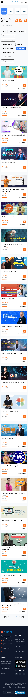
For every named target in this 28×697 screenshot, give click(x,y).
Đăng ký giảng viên (6, 661)
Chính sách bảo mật (20, 651)
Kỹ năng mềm (20, 48)
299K (24, 11)
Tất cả (4, 11)
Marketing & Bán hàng (9, 35)
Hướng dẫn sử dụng (20, 641)
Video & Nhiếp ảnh (8, 44)
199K (17, 11)
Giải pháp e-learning (6, 663)
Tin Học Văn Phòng (8, 48)
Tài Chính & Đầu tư (8, 56)
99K (10, 11)
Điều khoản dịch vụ (20, 649)
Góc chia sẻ (18, 646)
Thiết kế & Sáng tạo (8, 40)
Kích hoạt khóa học (20, 644)
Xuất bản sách (4, 671)
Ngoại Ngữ (20, 44)
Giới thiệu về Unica (19, 639)
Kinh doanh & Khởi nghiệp (17, 31)
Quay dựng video (5, 668)
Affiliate (3, 673)
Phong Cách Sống (8, 61)
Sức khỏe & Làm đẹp (8, 52)
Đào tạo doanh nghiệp (6, 666)
